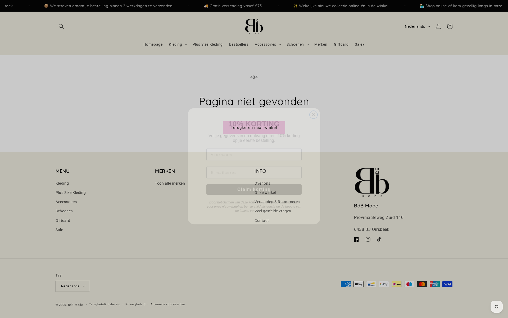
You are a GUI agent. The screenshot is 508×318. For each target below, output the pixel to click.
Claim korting (254, 182)
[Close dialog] (314, 107)
